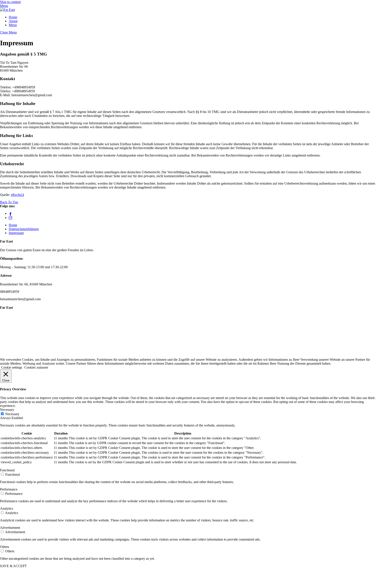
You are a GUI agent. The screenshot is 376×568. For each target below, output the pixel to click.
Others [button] (4, 547)
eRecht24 (17, 195)
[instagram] (10, 217)
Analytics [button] (6, 508)
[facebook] (10, 213)
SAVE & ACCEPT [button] (13, 566)
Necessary (12, 414)
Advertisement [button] (10, 527)
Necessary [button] (7, 409)
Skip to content (10, 2)
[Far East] (7, 10)
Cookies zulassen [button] (36, 367)
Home (13, 17)
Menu (13, 25)
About (13, 21)
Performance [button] (8, 489)
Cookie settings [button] (11, 367)
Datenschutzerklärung (24, 229)
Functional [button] (7, 470)
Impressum (16, 233)
